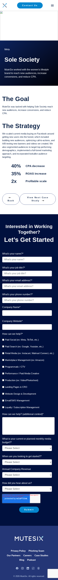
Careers (27, 555)
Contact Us (30, 5)
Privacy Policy (18, 551)
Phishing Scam (36, 551)
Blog (21, 560)
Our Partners (13, 555)
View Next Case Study (37, 199)
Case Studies (41, 555)
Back (11, 200)
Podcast (31, 560)
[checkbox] (28, 373)
